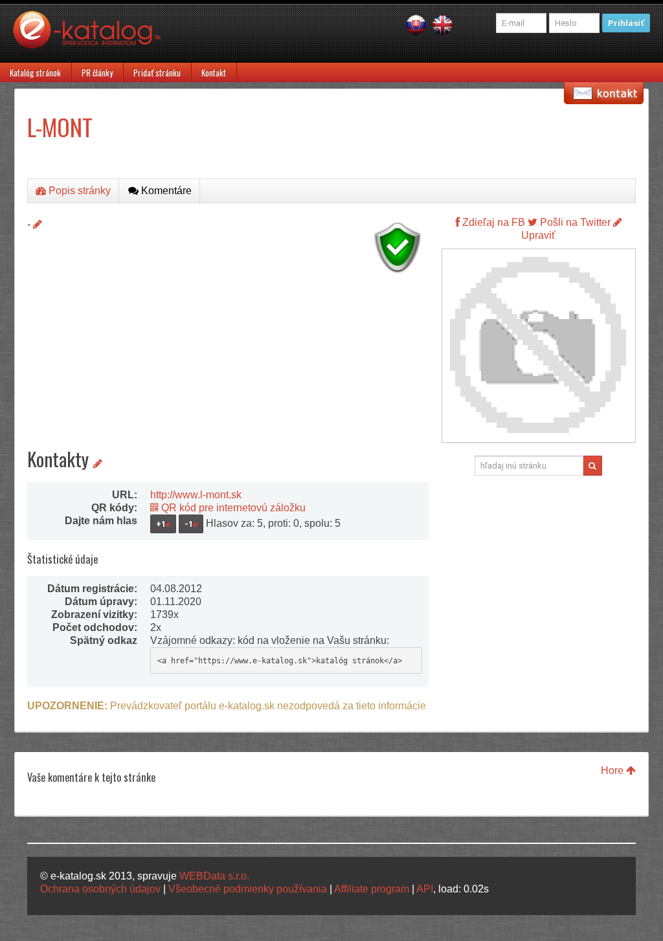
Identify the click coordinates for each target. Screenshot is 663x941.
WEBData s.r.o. (214, 875)
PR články (97, 72)
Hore (613, 770)
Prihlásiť (626, 23)
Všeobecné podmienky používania (247, 888)
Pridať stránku (157, 72)
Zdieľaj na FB (492, 222)
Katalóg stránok (35, 72)
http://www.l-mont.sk (196, 494)
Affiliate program (371, 888)
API (424, 888)
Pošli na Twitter (574, 222)
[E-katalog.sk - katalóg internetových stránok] (93, 37)
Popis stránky (78, 190)
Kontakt (213, 72)
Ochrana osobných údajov (100, 888)
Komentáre (165, 190)
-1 (191, 524)
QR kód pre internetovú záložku (232, 507)
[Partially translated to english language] (443, 24)
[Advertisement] (228, 368)
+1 (163, 524)
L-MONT (60, 126)
